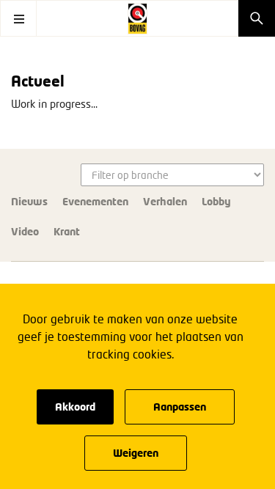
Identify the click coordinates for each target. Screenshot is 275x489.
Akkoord (75, 406)
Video (25, 231)
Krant (67, 231)
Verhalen (165, 201)
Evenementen (95, 201)
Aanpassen (179, 406)
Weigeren (135, 452)
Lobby (216, 201)
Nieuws (29, 201)
